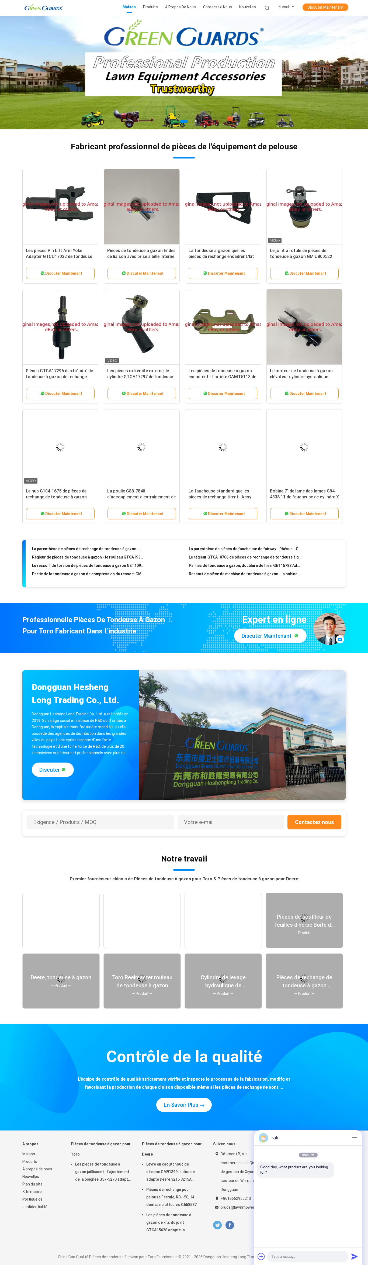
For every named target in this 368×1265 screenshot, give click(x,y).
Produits (29, 1161)
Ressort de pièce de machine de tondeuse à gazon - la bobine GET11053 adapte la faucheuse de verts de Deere (245, 562)
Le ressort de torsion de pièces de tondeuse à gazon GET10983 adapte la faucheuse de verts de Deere (88, 554)
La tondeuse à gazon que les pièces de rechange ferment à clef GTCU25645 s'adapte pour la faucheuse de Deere (88, 570)
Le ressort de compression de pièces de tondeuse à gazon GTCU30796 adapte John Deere (245, 570)
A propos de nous (37, 1169)
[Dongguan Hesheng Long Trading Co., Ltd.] (43, 8)
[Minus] (354, 1138)
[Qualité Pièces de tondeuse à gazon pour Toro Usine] (184, 72)
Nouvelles (30, 1176)
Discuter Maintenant (325, 7)
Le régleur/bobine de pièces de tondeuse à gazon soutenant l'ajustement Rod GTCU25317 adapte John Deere (245, 579)
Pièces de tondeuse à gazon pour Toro (101, 1149)
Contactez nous (314, 822)
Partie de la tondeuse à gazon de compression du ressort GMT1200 (88, 562)
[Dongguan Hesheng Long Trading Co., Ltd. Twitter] (217, 1225)
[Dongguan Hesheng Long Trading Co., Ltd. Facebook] (229, 1225)
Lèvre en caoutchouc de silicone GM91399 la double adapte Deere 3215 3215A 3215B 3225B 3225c (170, 1172)
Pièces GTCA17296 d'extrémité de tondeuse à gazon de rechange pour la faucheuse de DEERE (59, 376)
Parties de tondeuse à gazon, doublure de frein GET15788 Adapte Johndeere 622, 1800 (245, 554)
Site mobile (32, 1192)
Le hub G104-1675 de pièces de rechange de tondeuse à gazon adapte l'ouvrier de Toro (56, 496)
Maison (28, 1154)
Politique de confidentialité (34, 1203)
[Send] (354, 1256)
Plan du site (32, 1184)
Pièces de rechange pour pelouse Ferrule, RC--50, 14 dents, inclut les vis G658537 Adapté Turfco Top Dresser (171, 1197)
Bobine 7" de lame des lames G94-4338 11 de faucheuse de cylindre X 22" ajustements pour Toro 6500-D (304, 496)
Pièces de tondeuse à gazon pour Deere (172, 1149)
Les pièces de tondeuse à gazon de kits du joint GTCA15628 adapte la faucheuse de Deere (168, 1223)
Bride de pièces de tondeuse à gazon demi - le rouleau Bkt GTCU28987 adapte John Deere (88, 579)
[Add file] (261, 1256)
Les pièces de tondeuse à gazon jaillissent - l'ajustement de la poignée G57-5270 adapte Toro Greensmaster (102, 1172)
